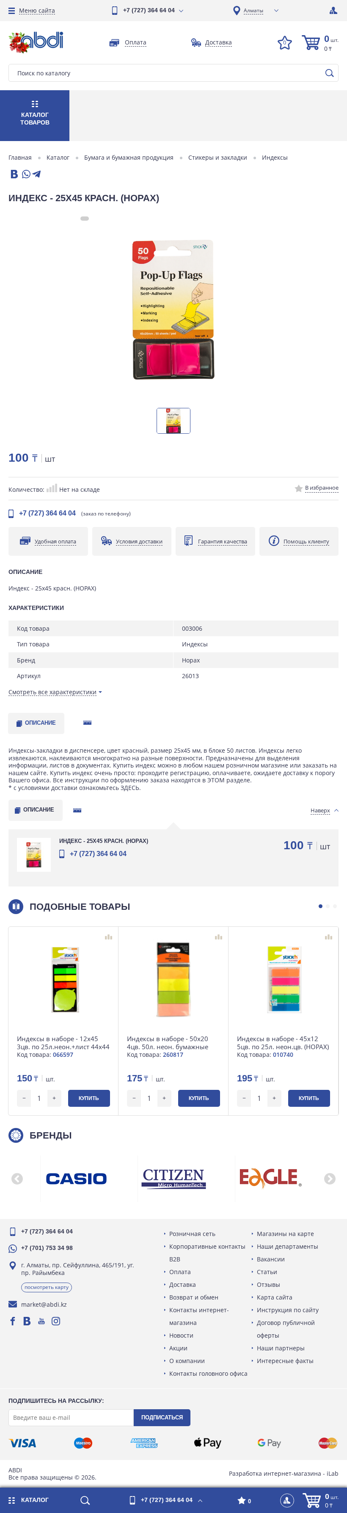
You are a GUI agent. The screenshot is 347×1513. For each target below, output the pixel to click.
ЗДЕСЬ (130, 788)
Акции (178, 1348)
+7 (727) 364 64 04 (149, 10)
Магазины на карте (285, 1234)
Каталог (58, 157)
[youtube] (41, 1321)
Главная (20, 157)
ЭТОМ (216, 780)
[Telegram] (36, 175)
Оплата (180, 1272)
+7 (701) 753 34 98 (47, 1247)
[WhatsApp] (25, 175)
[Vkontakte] (27, 1321)
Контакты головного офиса (208, 1373)
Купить (89, 1098)
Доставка (182, 1284)
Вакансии (271, 1259)
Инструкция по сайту (288, 1310)
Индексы (275, 157)
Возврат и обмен (193, 1297)
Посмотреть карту (47, 1287)
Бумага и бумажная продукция (129, 157)
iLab (333, 1473)
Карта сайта (274, 1297)
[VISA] (22, 1443)
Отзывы (268, 1284)
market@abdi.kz (44, 1304)
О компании (187, 1361)
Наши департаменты (287, 1246)
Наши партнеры (281, 1348)
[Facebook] (12, 1321)
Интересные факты (285, 1361)
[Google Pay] (269, 1443)
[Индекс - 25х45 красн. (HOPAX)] (173, 309)
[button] (320, 906)
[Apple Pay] (207, 1443)
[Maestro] (83, 1443)
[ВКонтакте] (13, 175)
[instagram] (56, 1321)
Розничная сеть (192, 1234)
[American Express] (144, 1443)
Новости (181, 1335)
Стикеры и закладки (217, 157)
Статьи (267, 1272)
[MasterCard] (328, 1443)
